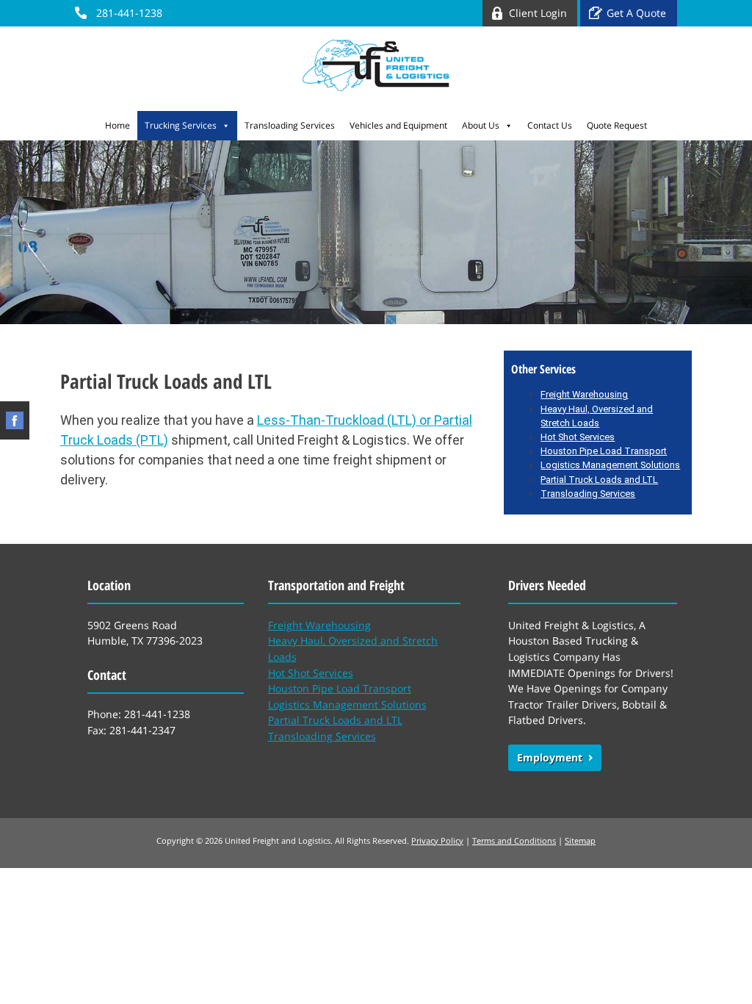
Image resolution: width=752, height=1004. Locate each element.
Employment (549, 757)
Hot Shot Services (577, 436)
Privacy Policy (437, 840)
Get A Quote (636, 13)
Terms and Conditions (514, 840)
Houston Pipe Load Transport (603, 450)
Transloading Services (290, 125)
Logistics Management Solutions (610, 464)
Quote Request (617, 125)
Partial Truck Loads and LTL (599, 479)
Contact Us (549, 125)
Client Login (538, 13)
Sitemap (580, 840)
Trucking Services (181, 125)
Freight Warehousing (319, 625)
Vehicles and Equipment (398, 125)
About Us (480, 125)
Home (117, 125)
